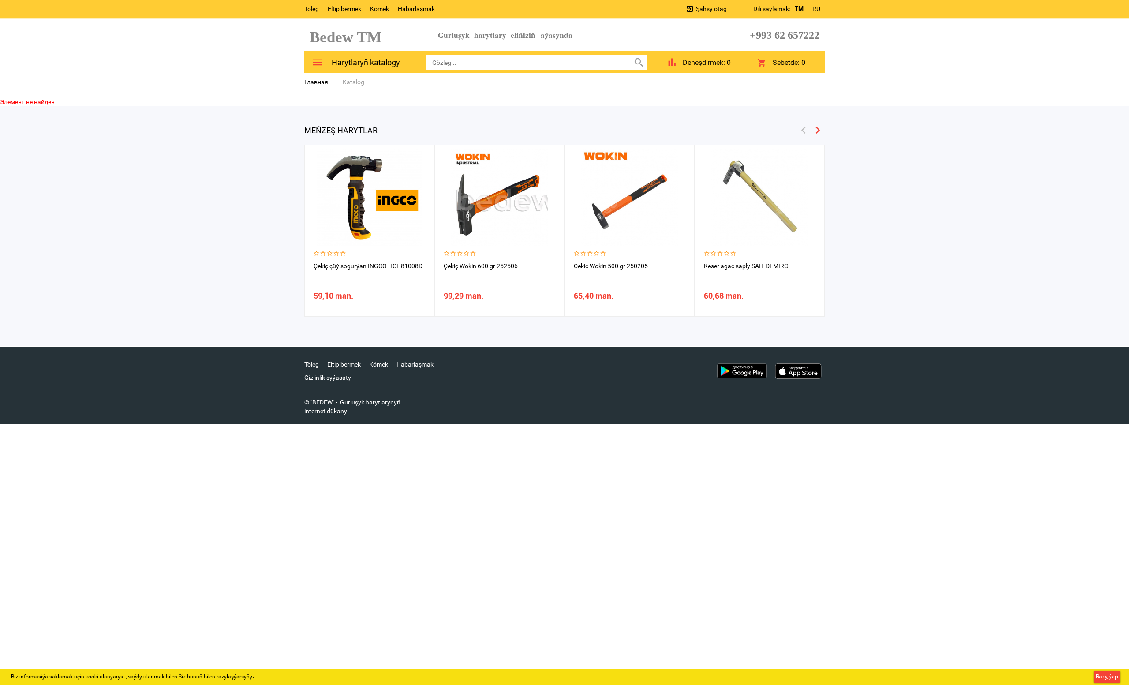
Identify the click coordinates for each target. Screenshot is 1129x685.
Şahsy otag (711, 8)
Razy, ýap (1107, 677)
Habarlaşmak (416, 8)
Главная (316, 82)
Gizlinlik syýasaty (327, 377)
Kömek (379, 8)
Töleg (311, 8)
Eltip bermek (344, 8)
